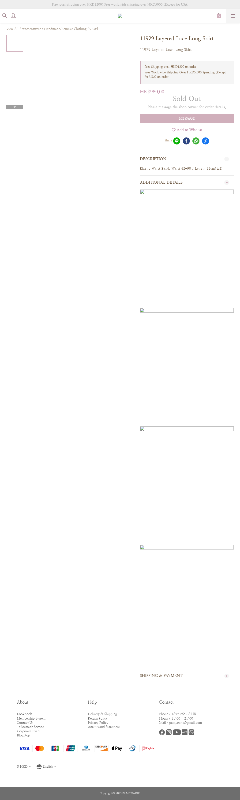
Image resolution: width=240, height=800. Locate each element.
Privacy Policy (98, 722)
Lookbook (24, 714)
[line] (176, 140)
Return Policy (98, 718)
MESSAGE (187, 118)
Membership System (31, 718)
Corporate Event (29, 731)
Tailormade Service (30, 727)
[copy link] (205, 140)
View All (12, 29)
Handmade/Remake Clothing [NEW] (71, 29)
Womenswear (31, 29)
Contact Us (25, 722)
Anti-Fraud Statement (104, 727)
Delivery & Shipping (102, 714)
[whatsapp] (195, 140)
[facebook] (186, 140)
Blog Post (23, 735)
